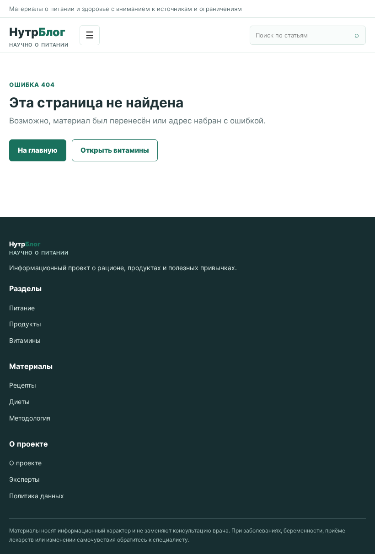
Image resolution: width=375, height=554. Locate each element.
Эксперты (24, 479)
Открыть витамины (114, 150)
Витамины (25, 340)
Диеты (19, 401)
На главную (38, 150)
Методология (29, 418)
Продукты (25, 324)
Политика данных (36, 496)
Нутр (39, 36)
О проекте (25, 463)
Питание (22, 308)
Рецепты (22, 385)
